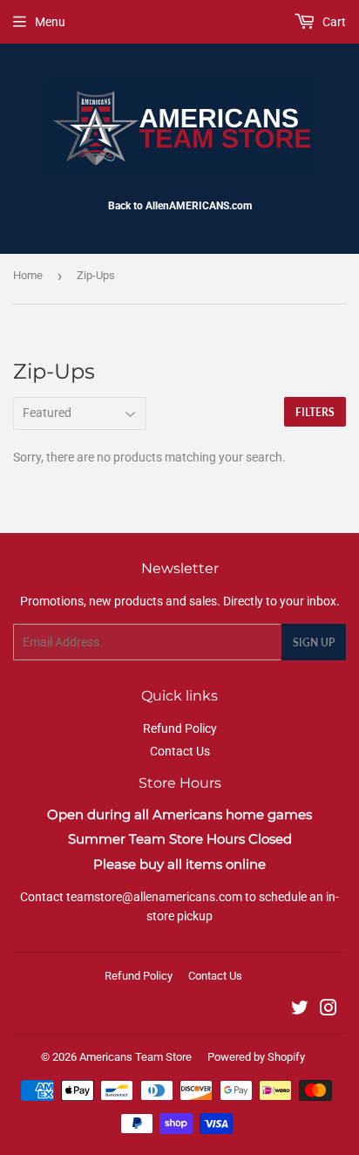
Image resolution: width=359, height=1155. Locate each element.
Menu (50, 22)
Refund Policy (180, 728)
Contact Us (180, 751)
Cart (333, 22)
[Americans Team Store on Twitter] (299, 1010)
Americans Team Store (135, 1056)
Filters (315, 412)
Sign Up (314, 642)
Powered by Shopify (256, 1056)
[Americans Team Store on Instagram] (328, 1010)
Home (28, 275)
